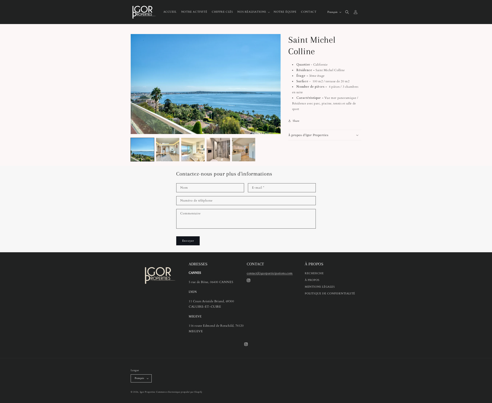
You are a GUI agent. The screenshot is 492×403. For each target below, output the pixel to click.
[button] (253, 12)
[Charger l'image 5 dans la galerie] (243, 149)
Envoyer (188, 241)
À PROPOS (312, 280)
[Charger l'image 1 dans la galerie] (142, 149)
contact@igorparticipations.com (270, 273)
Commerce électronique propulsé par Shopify (179, 392)
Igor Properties (147, 392)
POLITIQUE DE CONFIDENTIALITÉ (330, 293)
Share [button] (296, 121)
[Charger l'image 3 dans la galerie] (193, 149)
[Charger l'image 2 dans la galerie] (168, 149)
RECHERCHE (314, 273)
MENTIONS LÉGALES (320, 287)
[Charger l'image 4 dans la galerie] (218, 149)
